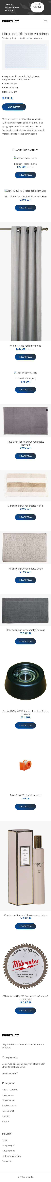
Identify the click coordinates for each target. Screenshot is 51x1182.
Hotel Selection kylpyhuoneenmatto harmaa (25, 443)
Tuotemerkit (21, 76)
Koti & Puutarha (9, 1089)
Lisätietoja (14, 107)
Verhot (5, 1121)
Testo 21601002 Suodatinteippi (25, 795)
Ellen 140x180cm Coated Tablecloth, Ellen (26, 196)
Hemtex (26, 79)
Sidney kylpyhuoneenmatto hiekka (25, 505)
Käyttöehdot (8, 1150)
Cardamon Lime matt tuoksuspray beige (25, 915)
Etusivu (5, 38)
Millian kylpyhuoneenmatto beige (25, 568)
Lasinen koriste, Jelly (25, 378)
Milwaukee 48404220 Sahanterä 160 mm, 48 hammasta (25, 998)
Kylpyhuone (33, 76)
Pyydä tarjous (37, 5)
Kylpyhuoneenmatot (12, 79)
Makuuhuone (8, 1100)
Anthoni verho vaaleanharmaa (25, 345)
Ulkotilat (6, 1116)
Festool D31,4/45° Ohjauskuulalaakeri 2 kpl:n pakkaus (25, 713)
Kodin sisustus (9, 1105)
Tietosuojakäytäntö (12, 1156)
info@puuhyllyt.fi (10, 1073)
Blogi (4, 1140)
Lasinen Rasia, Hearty (25, 163)
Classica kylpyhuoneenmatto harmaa (25, 630)
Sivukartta (7, 1161)
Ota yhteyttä (8, 1145)
